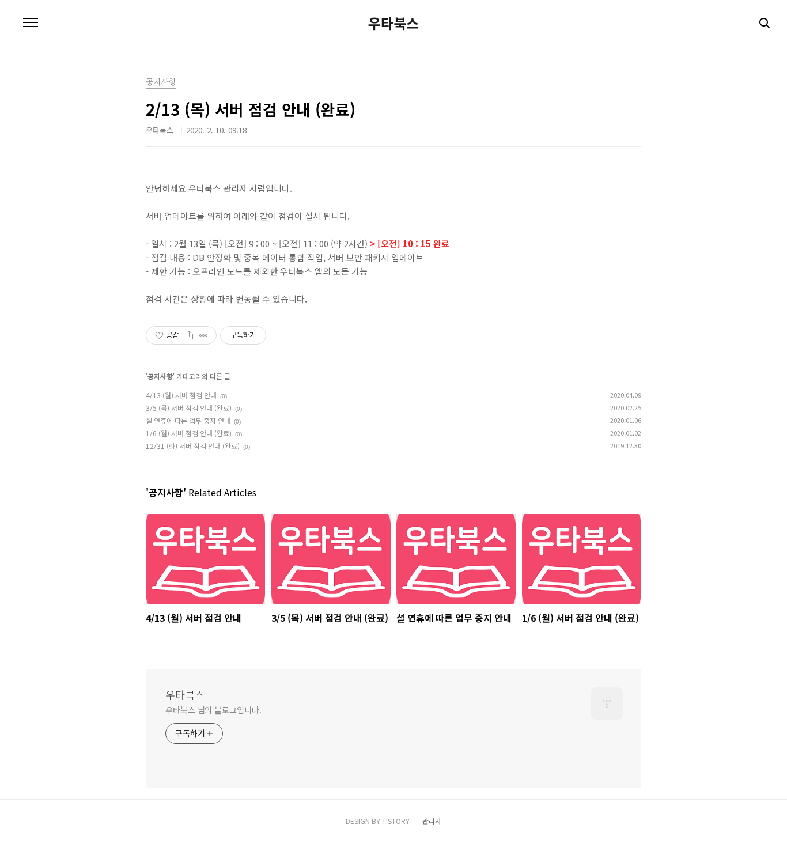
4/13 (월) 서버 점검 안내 (181, 395)
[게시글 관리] (203, 335)
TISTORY (396, 821)
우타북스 (393, 23)
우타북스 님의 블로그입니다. (213, 710)
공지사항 (160, 376)
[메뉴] (30, 23)
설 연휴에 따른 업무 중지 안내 (188, 420)
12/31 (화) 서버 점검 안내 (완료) (193, 446)
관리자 (431, 821)
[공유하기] (189, 335)
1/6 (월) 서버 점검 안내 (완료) (189, 433)
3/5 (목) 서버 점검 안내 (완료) (189, 408)
